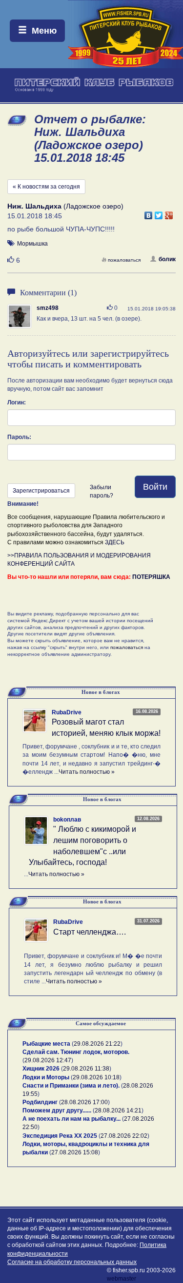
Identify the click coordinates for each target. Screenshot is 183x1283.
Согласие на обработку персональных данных (72, 1262)
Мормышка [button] (32, 243)
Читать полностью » (87, 771)
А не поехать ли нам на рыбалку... (71, 1118)
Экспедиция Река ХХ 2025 (59, 1135)
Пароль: (19, 437)
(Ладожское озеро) (65, 206)
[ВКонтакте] (148, 213)
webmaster (121, 1278)
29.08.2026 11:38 (86, 1068)
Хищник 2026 (41, 1068)
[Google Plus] (169, 213)
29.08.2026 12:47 (47, 1060)
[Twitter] (159, 213)
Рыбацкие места (46, 1043)
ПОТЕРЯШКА (151, 577)
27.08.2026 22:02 (124, 1135)
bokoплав (67, 819)
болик (167, 259)
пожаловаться (124, 260)
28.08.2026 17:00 (84, 1102)
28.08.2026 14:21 (118, 1110)
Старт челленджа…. (89, 932)
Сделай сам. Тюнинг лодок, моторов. (75, 1052)
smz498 (48, 308)
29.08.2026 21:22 (97, 1043)
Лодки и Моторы (45, 1077)
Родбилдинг (40, 1102)
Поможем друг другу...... (56, 1110)
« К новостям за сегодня (46, 186)
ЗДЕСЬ (114, 542)
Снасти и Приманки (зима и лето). (71, 1085)
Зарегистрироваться (41, 490)
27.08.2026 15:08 (74, 1152)
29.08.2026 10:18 (96, 1077)
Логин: (16, 402)
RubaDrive (66, 712)
